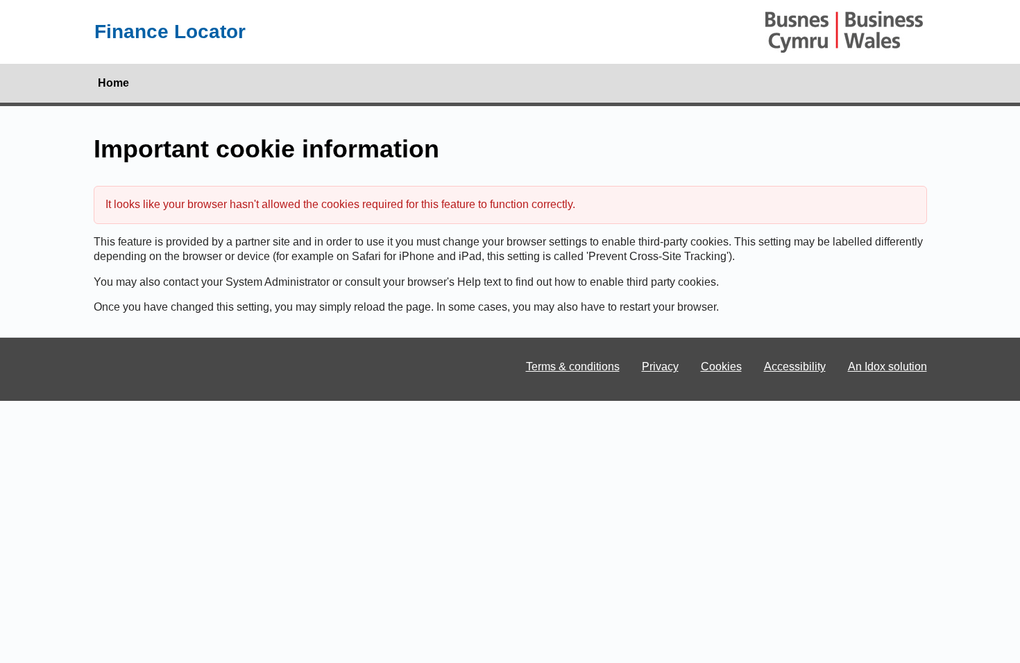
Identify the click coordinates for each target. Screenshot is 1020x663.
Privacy (660, 366)
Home (113, 83)
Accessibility (795, 366)
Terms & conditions (573, 366)
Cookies (721, 366)
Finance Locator (170, 31)
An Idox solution (887, 366)
